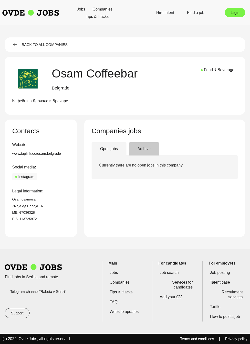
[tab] (109, 149)
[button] (60, 88)
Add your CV (171, 297)
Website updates (124, 312)
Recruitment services (232, 294)
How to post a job (225, 316)
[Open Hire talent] (177, 13)
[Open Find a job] (207, 13)
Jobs (81, 9)
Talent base (220, 282)
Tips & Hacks (97, 16)
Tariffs (215, 307)
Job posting (220, 272)
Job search (169, 272)
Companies (103, 9)
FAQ (113, 302)
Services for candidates (182, 284)
